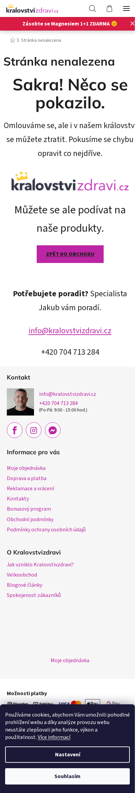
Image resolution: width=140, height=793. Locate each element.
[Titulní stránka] (70, 180)
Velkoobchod (22, 575)
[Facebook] (14, 430)
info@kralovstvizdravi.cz (70, 331)
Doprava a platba (27, 478)
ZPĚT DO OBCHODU (70, 254)
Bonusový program (29, 509)
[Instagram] (33, 430)
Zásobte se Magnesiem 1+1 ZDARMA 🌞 (70, 24)
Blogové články (24, 585)
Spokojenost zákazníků (34, 595)
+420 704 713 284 (58, 403)
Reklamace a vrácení (30, 488)
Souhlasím (67, 776)
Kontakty (18, 499)
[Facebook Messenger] (52, 430)
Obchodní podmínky (30, 519)
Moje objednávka (26, 468)
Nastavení (67, 754)
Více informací (54, 737)
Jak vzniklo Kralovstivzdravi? (40, 564)
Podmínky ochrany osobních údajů (46, 529)
